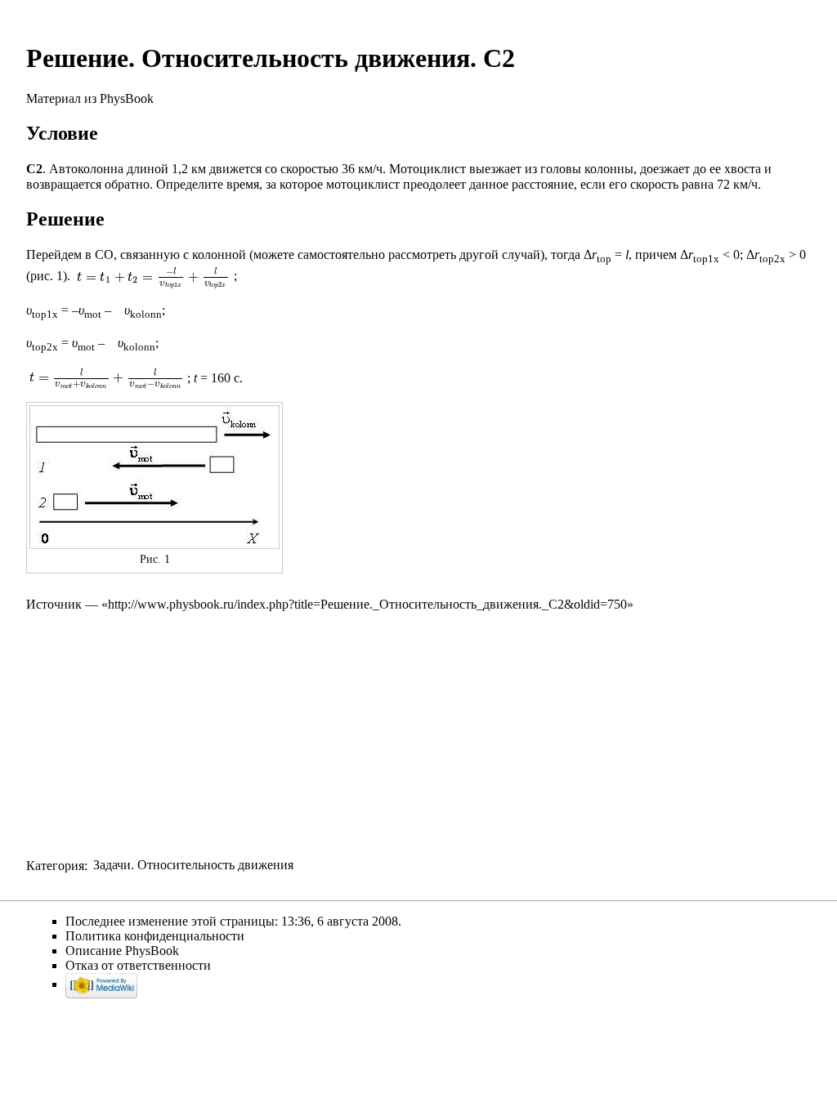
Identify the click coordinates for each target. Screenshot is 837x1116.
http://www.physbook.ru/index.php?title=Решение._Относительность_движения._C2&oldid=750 (367, 604)
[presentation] (152, 276)
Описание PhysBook (122, 951)
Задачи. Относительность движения (193, 865)
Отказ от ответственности (138, 965)
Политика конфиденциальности (154, 936)
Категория (55, 865)
